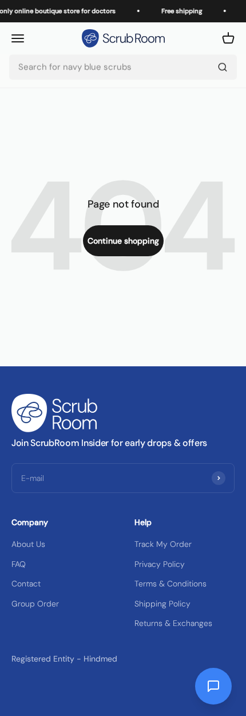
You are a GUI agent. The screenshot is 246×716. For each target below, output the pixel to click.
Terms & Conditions (170, 583)
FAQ (18, 564)
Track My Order (163, 544)
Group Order (35, 603)
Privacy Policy (159, 564)
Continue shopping (123, 241)
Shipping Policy (162, 603)
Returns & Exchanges (173, 623)
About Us (28, 544)
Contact (26, 583)
